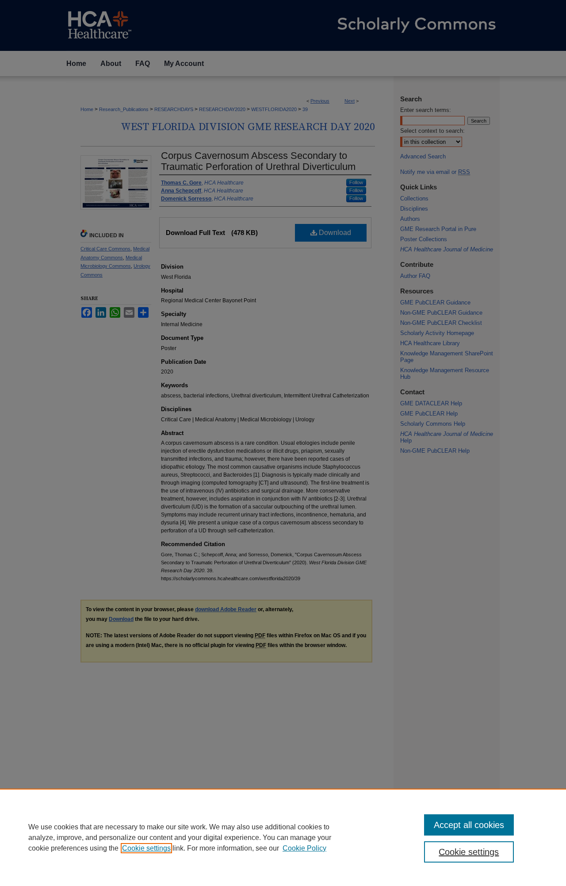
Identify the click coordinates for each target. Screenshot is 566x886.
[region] (283, 837)
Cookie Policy (304, 848)
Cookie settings (146, 848)
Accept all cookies (469, 825)
